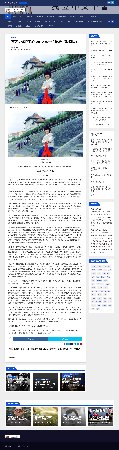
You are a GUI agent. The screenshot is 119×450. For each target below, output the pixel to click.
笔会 (109, 298)
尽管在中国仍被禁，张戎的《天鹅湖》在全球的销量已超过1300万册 (101, 111)
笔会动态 (50, 17)
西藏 (109, 302)
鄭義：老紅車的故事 (98, 182)
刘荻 (103, 273)
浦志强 (100, 294)
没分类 (9, 414)
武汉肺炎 (107, 291)
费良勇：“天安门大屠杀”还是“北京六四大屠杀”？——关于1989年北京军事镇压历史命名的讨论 (101, 95)
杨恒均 (94, 287)
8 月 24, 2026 (68, 422)
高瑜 (97, 309)
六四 (109, 270)
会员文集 (28, 26)
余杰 (105, 270)
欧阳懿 (101, 291)
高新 (93, 309)
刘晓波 (94, 273)
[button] (109, 21)
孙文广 (103, 277)
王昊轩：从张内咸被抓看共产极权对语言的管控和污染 (99, 419)
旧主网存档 (79, 21)
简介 (14, 17)
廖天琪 (106, 280)
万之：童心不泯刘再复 (98, 156)
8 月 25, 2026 (41, 422)
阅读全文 (103, 252)
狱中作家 (83, 17)
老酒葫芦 (94, 302)
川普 (93, 280)
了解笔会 (39, 17)
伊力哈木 (107, 266)
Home (112, 446)
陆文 (99, 305)
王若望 (100, 298)
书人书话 (19, 21)
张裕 (93, 284)
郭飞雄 (94, 305)
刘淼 (99, 273)
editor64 (51, 387)
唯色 (97, 277)
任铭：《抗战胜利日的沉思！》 (101, 125)
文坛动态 (73, 17)
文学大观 (28, 21)
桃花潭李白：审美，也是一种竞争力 (24, 349)
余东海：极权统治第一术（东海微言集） (72, 418)
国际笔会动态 (62, 17)
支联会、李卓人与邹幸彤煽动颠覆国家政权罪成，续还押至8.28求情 (101, 79)
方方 (30, 49)
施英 (102, 284)
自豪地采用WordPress (11, 446)
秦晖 (105, 298)
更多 (92, 195)
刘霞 (108, 273)
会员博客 (50, 26)
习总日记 (94, 266)
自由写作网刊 (39, 26)
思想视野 (9, 21)
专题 (69, 21)
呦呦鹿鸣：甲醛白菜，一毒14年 (101, 51)
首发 (62, 21)
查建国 (100, 287)
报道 (76, 374)
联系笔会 (29, 17)
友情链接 (19, 26)
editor (16, 47)
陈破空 (104, 305)
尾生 (108, 277)
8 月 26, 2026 (14, 422)
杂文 (47, 379)
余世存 (100, 270)
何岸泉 (94, 270)
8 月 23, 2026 (96, 422)
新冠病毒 (25, 49)
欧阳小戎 (94, 291)
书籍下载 (9, 26)
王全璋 (94, 298)
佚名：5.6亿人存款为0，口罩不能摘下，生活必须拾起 (60, 349)
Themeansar (31, 446)
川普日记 (99, 280)
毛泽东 (94, 294)
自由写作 (38, 21)
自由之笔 (47, 21)
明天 (55, 21)
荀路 (105, 302)
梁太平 (106, 287)
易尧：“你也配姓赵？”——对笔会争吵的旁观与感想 (45, 384)
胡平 (100, 302)
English (60, 26)
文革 (97, 284)
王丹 (105, 294)
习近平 (101, 266)
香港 (109, 305)
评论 (15, 376)
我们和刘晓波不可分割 (95, 21)
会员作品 (94, 17)
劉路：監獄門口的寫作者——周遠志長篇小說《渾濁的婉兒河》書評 (101, 189)
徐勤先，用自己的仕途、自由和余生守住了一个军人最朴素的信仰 (101, 44)
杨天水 (108, 284)
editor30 (24, 422)
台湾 (93, 277)
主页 (21, 17)
